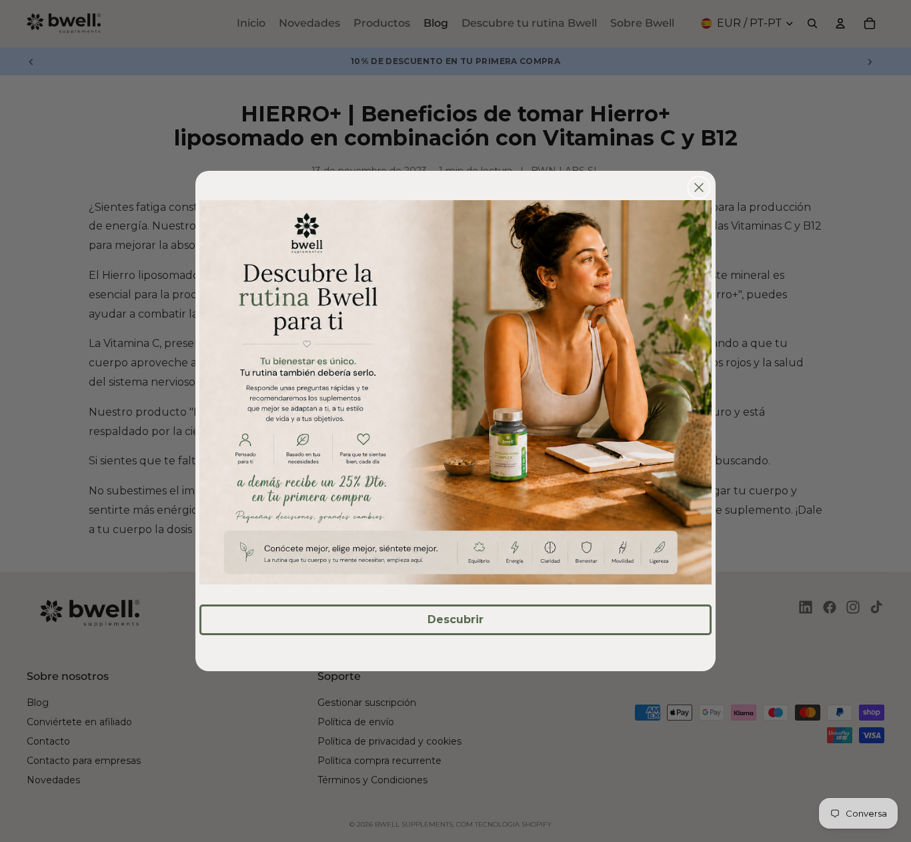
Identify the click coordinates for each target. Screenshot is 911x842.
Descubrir (455, 619)
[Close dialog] (699, 187)
